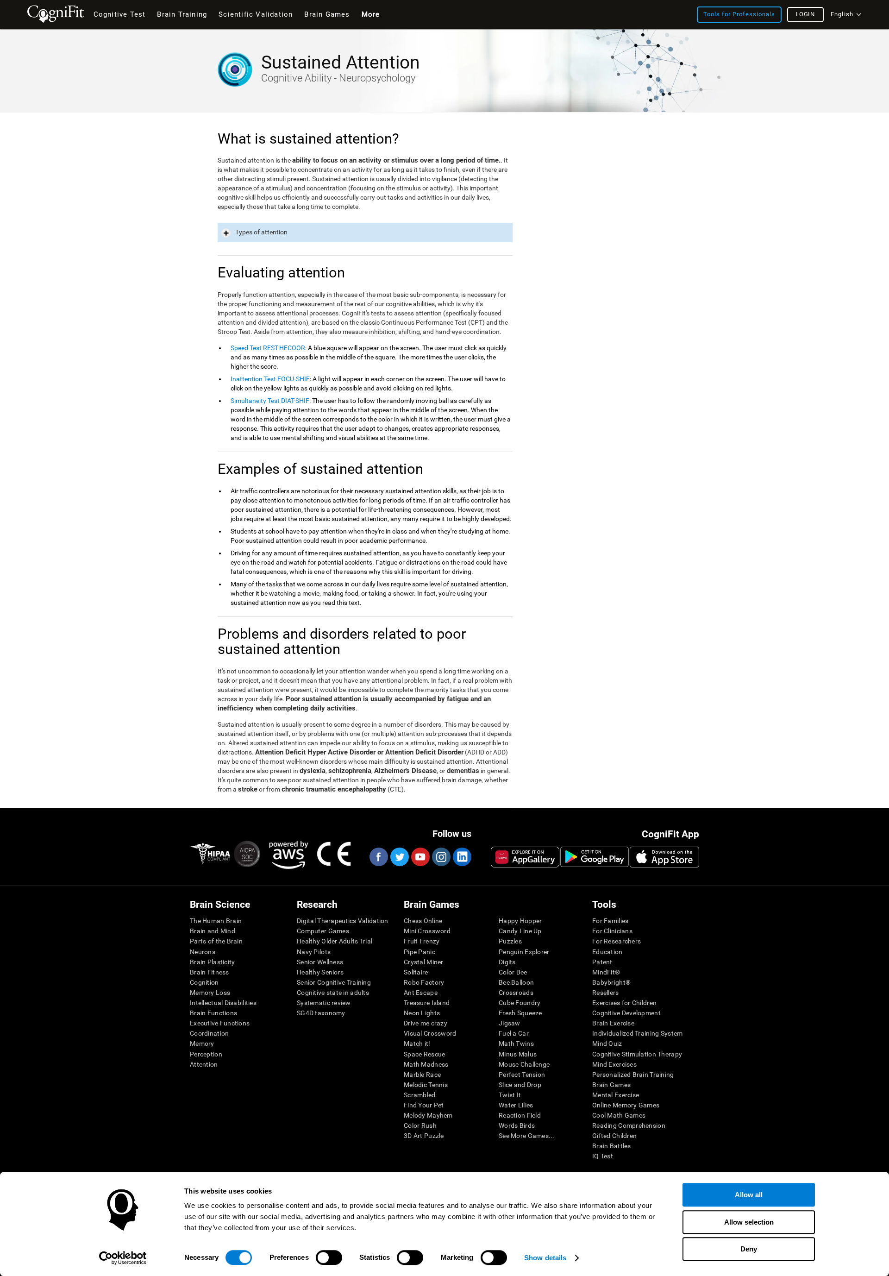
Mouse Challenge (524, 1064)
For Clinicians (612, 931)
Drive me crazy (425, 1023)
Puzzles (510, 941)
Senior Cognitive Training (334, 982)
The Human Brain (216, 920)
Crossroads (516, 992)
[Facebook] (378, 857)
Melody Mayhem (428, 1115)
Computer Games (323, 931)
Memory (202, 1043)
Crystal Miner (424, 962)
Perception (206, 1054)
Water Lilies (516, 1105)
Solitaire (416, 972)
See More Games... (527, 1135)
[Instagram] (441, 857)
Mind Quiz (607, 1043)
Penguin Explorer (524, 951)
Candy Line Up (520, 931)
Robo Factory (424, 982)
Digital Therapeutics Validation (342, 920)
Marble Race (422, 1074)
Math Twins (516, 1043)
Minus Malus (518, 1054)
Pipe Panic (419, 951)
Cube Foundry (519, 1002)
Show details (545, 1258)
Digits (507, 962)
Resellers (605, 992)
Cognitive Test (120, 14)
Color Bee (513, 972)
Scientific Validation (256, 14)
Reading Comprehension (628, 1125)
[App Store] (664, 857)
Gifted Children (614, 1135)
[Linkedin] (461, 857)
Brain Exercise (613, 1023)
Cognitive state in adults (333, 992)
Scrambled (420, 1095)
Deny (748, 1249)
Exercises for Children (624, 1002)
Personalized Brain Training (633, 1074)
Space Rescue (424, 1054)
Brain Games (611, 1084)
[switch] (329, 1257)
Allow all (749, 1195)
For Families (610, 920)
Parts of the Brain (216, 941)
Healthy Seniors (320, 972)
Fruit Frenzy (421, 941)
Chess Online (423, 920)
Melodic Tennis (426, 1084)
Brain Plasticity (212, 962)
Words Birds (517, 1125)
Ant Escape (421, 992)
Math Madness (426, 1064)
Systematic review (324, 1002)
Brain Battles (611, 1146)
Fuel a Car (514, 1033)
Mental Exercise (615, 1095)
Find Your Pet (424, 1105)
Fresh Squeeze (520, 1013)
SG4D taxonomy (321, 1013)
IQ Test (602, 1156)
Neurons (202, 951)
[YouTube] (420, 857)
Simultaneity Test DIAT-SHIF (270, 400)
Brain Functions (213, 1013)
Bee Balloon (516, 982)
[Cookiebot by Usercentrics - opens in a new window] (122, 1258)
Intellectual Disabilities (223, 1002)
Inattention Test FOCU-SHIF (270, 379)
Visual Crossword (430, 1033)
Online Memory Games (625, 1105)
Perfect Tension (522, 1074)
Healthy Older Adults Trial (334, 941)
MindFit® (606, 972)
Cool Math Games (618, 1115)
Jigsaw (509, 1023)
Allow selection (749, 1222)
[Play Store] (594, 857)
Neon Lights (422, 1013)
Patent (602, 962)
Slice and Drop (520, 1084)
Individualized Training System (637, 1033)
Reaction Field (520, 1115)
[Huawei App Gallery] (525, 857)
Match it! (417, 1043)
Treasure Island (427, 1002)
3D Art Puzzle (424, 1135)
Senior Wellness (320, 962)
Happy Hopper (520, 920)
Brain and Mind (212, 931)
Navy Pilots (314, 951)
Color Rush (420, 1125)
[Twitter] (399, 857)
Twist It (510, 1095)
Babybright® (611, 982)
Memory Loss (210, 992)
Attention (204, 1064)
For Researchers (616, 941)
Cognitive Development (626, 1013)
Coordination (209, 1033)
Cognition (204, 982)
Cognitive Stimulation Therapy (637, 1054)
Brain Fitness (209, 972)
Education (607, 951)
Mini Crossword (427, 931)
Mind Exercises (614, 1064)
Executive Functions (220, 1023)
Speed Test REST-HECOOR (268, 348)
